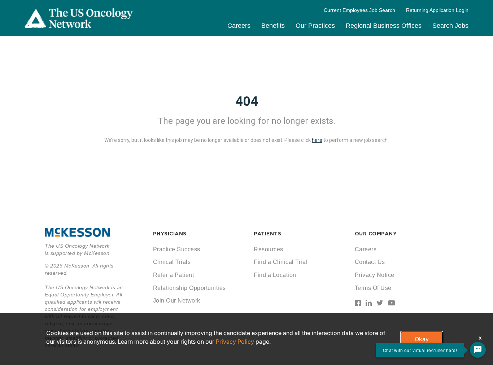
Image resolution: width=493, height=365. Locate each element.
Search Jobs (450, 25)
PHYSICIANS (170, 233)
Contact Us (370, 262)
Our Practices (315, 25)
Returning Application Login (437, 10)
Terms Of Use (373, 288)
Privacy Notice (374, 275)
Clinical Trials (172, 262)
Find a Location (275, 275)
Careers (238, 25)
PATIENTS (267, 233)
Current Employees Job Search (359, 10)
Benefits (273, 25)
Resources (268, 249)
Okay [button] (422, 339)
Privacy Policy (235, 341)
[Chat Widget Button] (478, 350)
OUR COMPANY (376, 233)
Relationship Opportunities (189, 288)
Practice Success (176, 249)
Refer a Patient (173, 275)
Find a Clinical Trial (280, 262)
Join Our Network (176, 300)
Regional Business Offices (384, 25)
